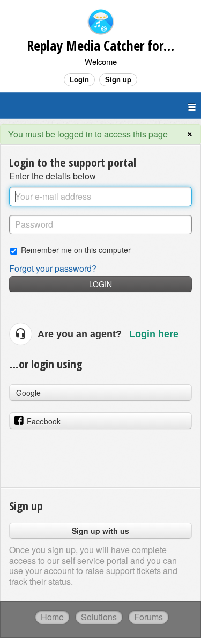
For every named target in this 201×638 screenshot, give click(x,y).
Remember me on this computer (76, 249)
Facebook (44, 421)
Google (28, 392)
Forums (148, 617)
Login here (153, 334)
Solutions (99, 617)
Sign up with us (100, 530)
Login (100, 284)
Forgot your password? (52, 268)
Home (52, 617)
